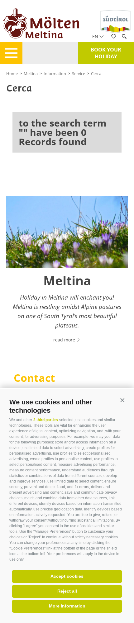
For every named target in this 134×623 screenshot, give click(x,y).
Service (78, 73)
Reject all (67, 591)
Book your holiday (106, 53)
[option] (67, 273)
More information (67, 605)
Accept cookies (67, 576)
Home (12, 73)
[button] (122, 400)
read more (64, 340)
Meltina (31, 73)
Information (55, 73)
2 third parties (45, 420)
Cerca (96, 73)
